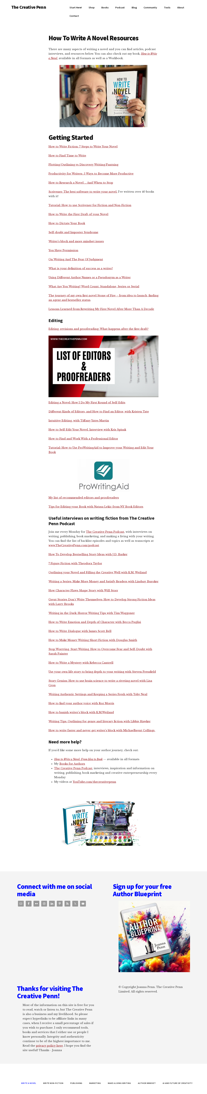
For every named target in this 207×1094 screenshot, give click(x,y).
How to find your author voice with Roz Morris (81, 703)
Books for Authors (72, 763)
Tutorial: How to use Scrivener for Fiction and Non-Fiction (90, 205)
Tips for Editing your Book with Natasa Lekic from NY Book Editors (96, 506)
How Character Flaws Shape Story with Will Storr (83, 590)
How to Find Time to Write (67, 155)
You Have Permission (63, 250)
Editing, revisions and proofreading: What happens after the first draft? (98, 328)
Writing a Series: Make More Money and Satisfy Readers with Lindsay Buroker (103, 581)
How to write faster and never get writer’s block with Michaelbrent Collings (102, 730)
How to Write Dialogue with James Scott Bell (80, 631)
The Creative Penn (28, 7)
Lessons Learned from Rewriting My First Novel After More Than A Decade (101, 309)
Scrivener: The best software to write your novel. (83, 191)
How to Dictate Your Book (67, 223)
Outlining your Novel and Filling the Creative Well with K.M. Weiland (98, 572)
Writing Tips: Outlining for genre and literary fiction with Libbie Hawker (100, 721)
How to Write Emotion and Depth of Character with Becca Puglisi (95, 622)
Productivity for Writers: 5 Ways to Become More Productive (91, 173)
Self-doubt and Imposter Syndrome (73, 232)
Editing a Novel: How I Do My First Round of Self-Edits (87, 402)
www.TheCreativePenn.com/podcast (74, 545)
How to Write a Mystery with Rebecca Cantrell (81, 662)
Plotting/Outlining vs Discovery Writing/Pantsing (83, 164)
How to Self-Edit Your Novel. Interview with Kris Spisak (87, 429)
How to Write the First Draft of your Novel (78, 214)
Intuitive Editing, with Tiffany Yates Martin (79, 420)
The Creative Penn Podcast (105, 531)
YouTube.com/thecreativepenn (94, 781)
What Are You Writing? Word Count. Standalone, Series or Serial (94, 286)
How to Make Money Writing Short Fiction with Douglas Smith (93, 640)
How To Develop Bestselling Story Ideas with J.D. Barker (88, 554)
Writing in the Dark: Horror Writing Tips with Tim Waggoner (92, 613)
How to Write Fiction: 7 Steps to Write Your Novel (83, 146)
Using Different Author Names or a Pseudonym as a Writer (90, 277)
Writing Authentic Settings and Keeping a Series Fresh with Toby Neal (98, 694)
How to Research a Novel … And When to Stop (81, 182)
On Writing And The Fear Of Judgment (76, 259)
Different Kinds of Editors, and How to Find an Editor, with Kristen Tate (99, 411)
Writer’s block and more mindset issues (76, 241)
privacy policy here (49, 1045)
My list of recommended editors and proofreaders (84, 497)
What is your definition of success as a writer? (81, 268)
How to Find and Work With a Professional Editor (83, 438)
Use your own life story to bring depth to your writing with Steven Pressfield (102, 671)
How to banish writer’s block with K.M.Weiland (81, 712)
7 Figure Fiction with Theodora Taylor (75, 563)
